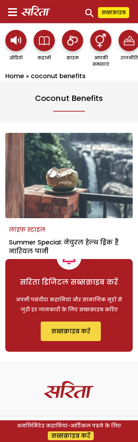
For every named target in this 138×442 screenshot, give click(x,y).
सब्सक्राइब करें (70, 331)
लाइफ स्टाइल (27, 230)
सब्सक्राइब (114, 12)
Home (14, 75)
